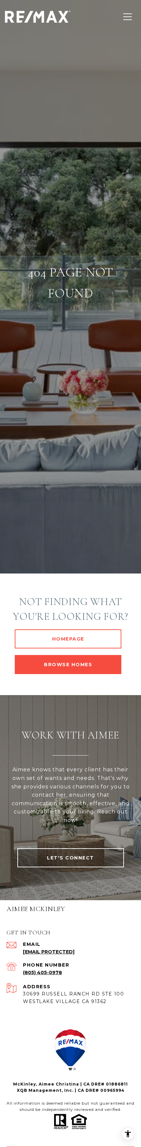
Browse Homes (68, 664)
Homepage (68, 639)
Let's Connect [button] (70, 858)
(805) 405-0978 (42, 972)
